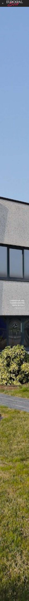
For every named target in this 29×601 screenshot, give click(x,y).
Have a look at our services (20, 308)
